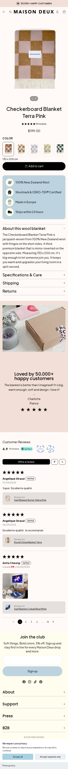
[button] (29, 123)
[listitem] (8, 149)
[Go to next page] (54, 622)
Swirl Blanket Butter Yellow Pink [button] (30, 500)
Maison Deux (37, 737)
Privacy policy (8, 765)
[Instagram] (29, 682)
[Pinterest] (41, 682)
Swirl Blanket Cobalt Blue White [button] (30, 608)
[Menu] (3, 11)
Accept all (18, 756)
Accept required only (50, 756)
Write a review (26, 461)
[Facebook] (24, 682)
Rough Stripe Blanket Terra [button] (28, 542)
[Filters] (54, 462)
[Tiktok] (35, 682)
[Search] (10, 11)
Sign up (32, 671)
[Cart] (64, 11)
